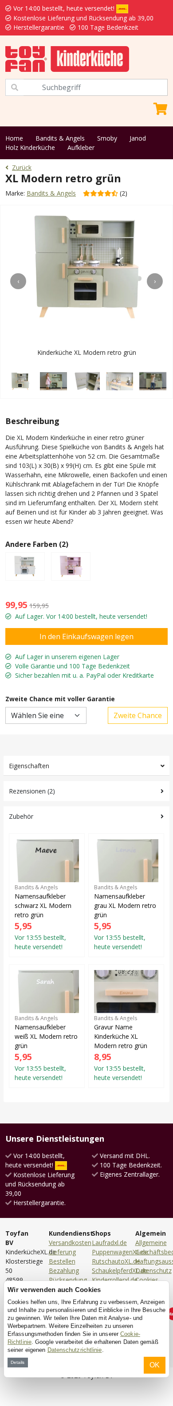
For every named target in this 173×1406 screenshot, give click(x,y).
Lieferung (62, 1252)
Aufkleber (80, 147)
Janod (138, 138)
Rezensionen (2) (32, 791)
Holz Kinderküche (30, 147)
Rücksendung (68, 1280)
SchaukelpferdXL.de (120, 1270)
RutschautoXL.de (116, 1261)
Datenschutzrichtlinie (74, 1350)
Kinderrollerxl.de (115, 1280)
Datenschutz (153, 1270)
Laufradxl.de (109, 1242)
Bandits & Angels (60, 138)
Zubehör (21, 816)
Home (14, 138)
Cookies (146, 1280)
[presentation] (18, 281)
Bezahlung (64, 1270)
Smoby (107, 138)
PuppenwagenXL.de (120, 1252)
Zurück (21, 167)
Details (17, 1362)
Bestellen (62, 1261)
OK (154, 1365)
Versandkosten (70, 1242)
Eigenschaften (29, 766)
